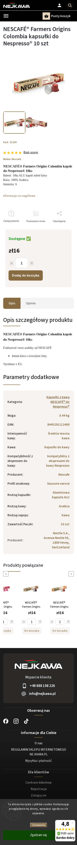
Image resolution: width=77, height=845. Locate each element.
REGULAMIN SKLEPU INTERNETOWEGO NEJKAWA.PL (38, 752)
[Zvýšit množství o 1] (12, 622)
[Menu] (6, 16)
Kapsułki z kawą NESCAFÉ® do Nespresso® (58, 402)
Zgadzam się (38, 835)
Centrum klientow (38, 782)
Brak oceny (31, 152)
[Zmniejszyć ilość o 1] (11, 263)
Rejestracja (39, 789)
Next (72, 574)
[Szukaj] (70, 5)
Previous (7, 574)
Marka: (12, 159)
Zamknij (59, 229)
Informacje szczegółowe (19, 196)
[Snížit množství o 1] (23, 622)
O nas (39, 743)
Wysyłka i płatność (38, 760)
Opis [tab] (12, 303)
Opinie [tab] (31, 303)
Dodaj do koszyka (25, 275)
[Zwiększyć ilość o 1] (32, 263)
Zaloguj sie (38, 795)
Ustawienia (38, 825)
